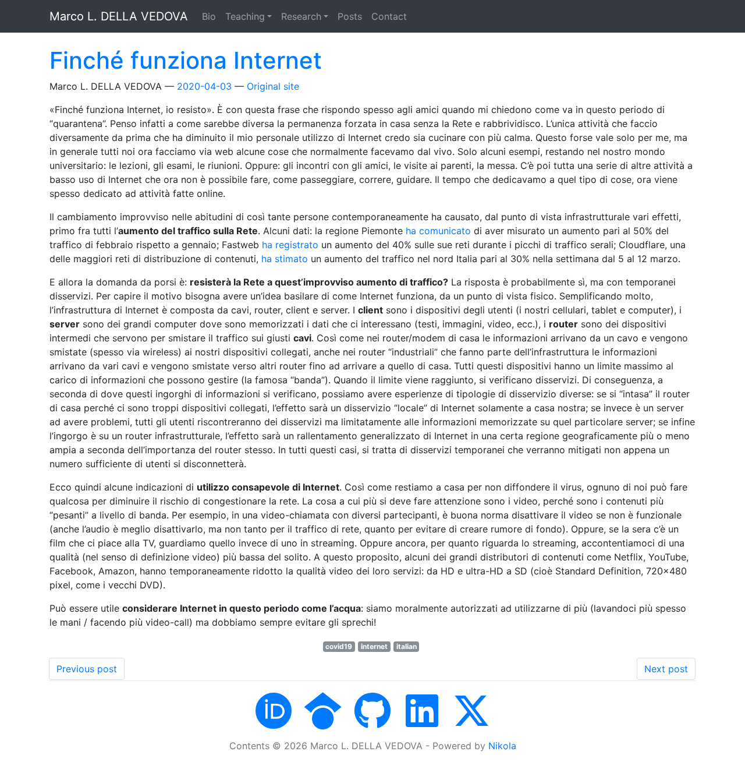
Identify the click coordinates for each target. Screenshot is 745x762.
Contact (389, 16)
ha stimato (284, 258)
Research (301, 16)
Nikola (502, 746)
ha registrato (290, 245)
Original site (273, 86)
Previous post (86, 669)
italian (406, 646)
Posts (350, 16)
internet (374, 646)
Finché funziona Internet (185, 60)
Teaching (245, 16)
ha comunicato (438, 231)
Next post (666, 669)
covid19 (338, 646)
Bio (209, 16)
